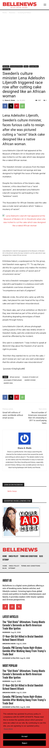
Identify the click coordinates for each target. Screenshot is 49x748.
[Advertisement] (24, 39)
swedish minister (30, 380)
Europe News (34, 66)
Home (5, 13)
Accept (24, 736)
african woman (15, 377)
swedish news (8, 383)
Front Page (6, 69)
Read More (8, 729)
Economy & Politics (24, 13)
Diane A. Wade (10, 100)
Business (12, 13)
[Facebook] (5, 105)
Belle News (12, 491)
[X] (10, 105)
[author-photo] (24, 444)
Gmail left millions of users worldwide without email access (13, 415)
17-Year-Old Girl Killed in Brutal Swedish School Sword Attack (23, 638)
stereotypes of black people (13, 380)
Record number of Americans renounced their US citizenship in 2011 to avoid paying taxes (37, 417)
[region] (24, 728)
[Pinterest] (16, 105)
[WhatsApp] (22, 105)
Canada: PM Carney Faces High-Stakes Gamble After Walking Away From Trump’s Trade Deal (24, 651)
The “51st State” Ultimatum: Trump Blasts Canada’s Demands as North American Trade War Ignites (24, 625)
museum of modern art (30, 377)
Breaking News (9, 644)
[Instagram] (12, 607)
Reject (24, 743)
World (26, 66)
